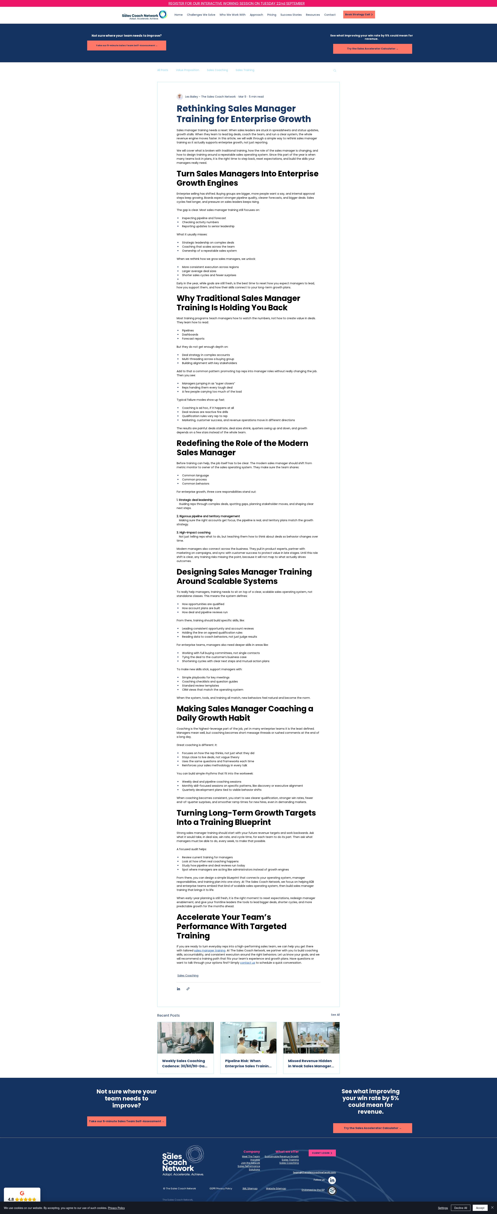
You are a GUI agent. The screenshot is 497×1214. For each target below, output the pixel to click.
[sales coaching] (185, 1038)
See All (335, 1015)
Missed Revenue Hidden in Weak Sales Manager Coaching (310, 1063)
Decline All (460, 1208)
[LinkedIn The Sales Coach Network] (332, 1180)
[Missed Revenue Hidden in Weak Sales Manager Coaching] (311, 1038)
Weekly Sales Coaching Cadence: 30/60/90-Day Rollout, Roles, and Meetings (184, 1063)
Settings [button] (443, 1208)
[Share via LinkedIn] (178, 989)
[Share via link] (188, 989)
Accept (480, 1208)
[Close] (492, 1208)
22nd (281, 3)
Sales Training (245, 70)
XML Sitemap (249, 1188)
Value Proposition (187, 70)
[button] (313, 15)
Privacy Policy (116, 1208)
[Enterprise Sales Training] (249, 1038)
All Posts (162, 70)
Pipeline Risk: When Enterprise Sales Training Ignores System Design (248, 1063)
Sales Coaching (217, 70)
